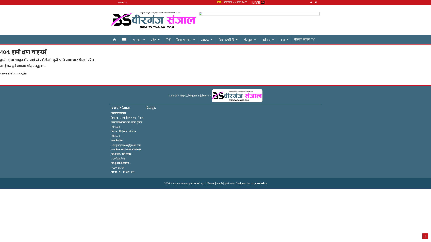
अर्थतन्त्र (266, 40)
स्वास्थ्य (205, 40)
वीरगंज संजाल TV (304, 39)
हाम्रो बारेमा (230, 183)
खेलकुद (248, 40)
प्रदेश (153, 40)
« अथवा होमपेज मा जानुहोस (13, 73)
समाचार (137, 40)
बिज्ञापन (211, 183)
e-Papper (122, 2)
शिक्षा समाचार (184, 40)
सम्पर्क (220, 183)
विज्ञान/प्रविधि (226, 40)
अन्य (282, 40)
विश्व (168, 39)
